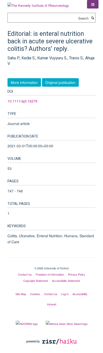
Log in (64, 294)
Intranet (51, 304)
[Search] (92, 18)
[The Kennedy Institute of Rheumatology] (38, 3)
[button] (92, 4)
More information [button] (24, 82)
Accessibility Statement (66, 281)
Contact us (50, 294)
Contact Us (25, 274)
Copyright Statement (35, 281)
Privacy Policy (76, 274)
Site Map (21, 294)
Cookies (35, 294)
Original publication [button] (60, 82)
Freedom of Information (50, 274)
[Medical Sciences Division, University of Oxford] (52, 264)
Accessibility (80, 294)
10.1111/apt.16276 (23, 100)
